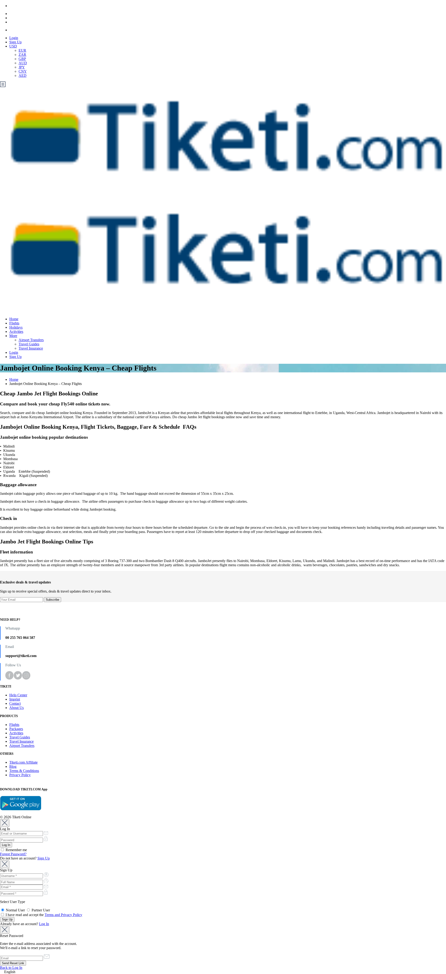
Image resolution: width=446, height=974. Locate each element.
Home (13, 319)
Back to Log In (11, 968)
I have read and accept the (43, 915)
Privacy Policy (20, 775)
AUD (23, 63)
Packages (16, 729)
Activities (16, 332)
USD (13, 46)
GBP (22, 59)
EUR (22, 50)
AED (22, 76)
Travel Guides (29, 344)
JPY (22, 67)
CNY (23, 71)
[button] (223, 972)
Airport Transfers (31, 340)
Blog (12, 766)
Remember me (16, 850)
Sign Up (15, 42)
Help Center (18, 695)
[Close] (4, 823)
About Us (16, 708)
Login (13, 38)
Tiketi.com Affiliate (23, 762)
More (13, 336)
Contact (15, 703)
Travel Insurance (31, 348)
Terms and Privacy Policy (63, 915)
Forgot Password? (13, 854)
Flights (14, 323)
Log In (44, 924)
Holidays (16, 327)
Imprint (14, 699)
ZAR (22, 55)
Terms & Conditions (24, 771)
